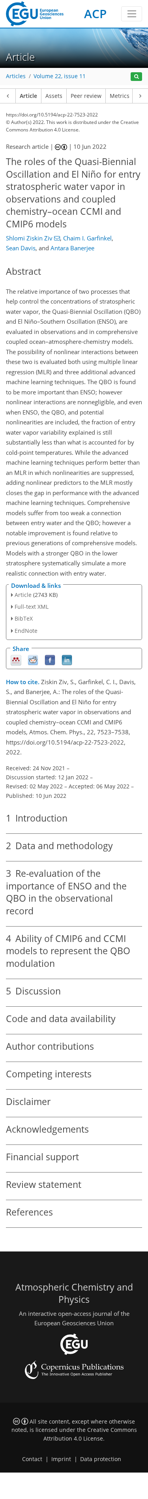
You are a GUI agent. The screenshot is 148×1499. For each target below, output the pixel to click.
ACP (95, 14)
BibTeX (24, 618)
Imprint (61, 1459)
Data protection (100, 1459)
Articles (16, 76)
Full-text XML (32, 606)
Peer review (86, 95)
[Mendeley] (16, 659)
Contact (32, 1459)
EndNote (26, 630)
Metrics (119, 95)
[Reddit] (33, 659)
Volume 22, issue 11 (60, 76)
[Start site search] (136, 76)
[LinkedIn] (67, 659)
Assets (53, 95)
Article (28, 95)
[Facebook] (50, 659)
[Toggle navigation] (131, 13)
